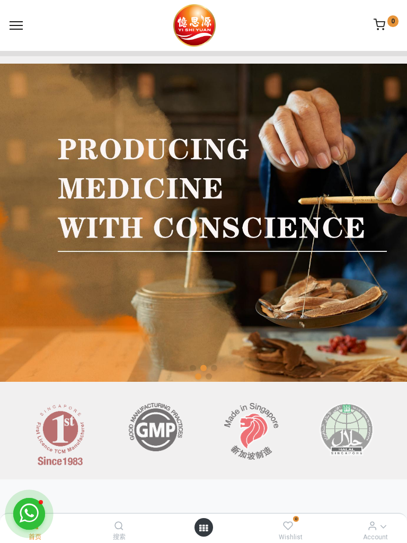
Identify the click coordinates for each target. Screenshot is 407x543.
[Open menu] (203, 527)
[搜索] (119, 525)
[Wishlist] (288, 525)
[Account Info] (372, 525)
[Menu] (16, 25)
